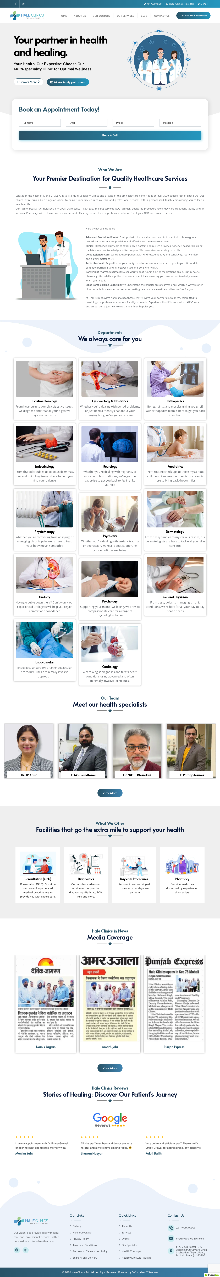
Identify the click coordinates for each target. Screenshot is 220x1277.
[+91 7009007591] (171, 1228)
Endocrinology (44, 466)
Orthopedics (175, 401)
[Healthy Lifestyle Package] (120, 1257)
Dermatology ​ (175, 531)
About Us (127, 1226)
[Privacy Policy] (71, 1239)
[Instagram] (26, 1250)
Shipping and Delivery (85, 1257)
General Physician (175, 597)
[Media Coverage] (71, 1232)
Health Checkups (131, 1251)
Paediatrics (175, 466)
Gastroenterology (44, 401)
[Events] (120, 1239)
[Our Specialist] (120, 1245)
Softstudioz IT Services (145, 1272)
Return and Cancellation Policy (90, 1251)
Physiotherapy (44, 531)
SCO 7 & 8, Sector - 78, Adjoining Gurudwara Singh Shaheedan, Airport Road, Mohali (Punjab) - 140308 (191, 1251)
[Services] (120, 1232)
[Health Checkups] (120, 1251)
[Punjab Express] (174, 998)
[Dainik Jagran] (45, 998)
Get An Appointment (193, 15)
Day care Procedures (134, 879)
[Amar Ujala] (110, 998)
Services (126, 1232)
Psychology (110, 601)
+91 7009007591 (186, 1228)
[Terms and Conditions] (71, 1245)
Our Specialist (130, 1245)
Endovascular (44, 662)
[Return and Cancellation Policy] (71, 1251)
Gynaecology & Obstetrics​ (110, 401)
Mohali (203, 3)
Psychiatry (110, 536)
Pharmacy (182, 879)
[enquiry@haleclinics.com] (171, 1238)
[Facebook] (17, 1250)
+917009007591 (154, 3)
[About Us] (120, 1226)
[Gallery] (71, 1226)
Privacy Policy (81, 1238)
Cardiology (110, 666)
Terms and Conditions (85, 1245)
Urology (44, 597)
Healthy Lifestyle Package (136, 1257)
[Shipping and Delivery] (71, 1257)
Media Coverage (82, 1232)
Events (126, 1238)
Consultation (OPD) (38, 879)
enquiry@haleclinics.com (182, 3)
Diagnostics (86, 879)
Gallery (77, 1226)
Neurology (110, 466)
